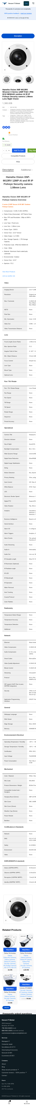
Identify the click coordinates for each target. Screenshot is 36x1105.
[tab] (18, 36)
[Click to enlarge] (5, 70)
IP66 (26, 119)
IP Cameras (17, 112)
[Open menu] (32, 3)
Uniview (30, 992)
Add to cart (19, 150)
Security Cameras (26, 113)
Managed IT (6, 1041)
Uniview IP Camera (26, 996)
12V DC (29, 115)
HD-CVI (13, 967)
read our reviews (26, 13)
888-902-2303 (7, 1030)
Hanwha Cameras (21, 109)
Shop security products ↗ (10, 1070)
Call (26, 3)
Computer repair (7, 1044)
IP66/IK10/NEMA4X (15, 121)
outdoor (12, 122)
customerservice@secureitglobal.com (14, 1033)
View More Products (8, 272)
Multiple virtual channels (27, 121)
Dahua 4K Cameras (10, 957)
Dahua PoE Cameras (26, 962)
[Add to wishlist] (14, 937)
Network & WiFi (7, 1053)
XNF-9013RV (20, 122)
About (4, 1064)
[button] (3, 127)
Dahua (10, 955)
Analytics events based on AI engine (19, 117)
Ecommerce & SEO (8, 1055)
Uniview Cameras (26, 994)
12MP (25, 115)
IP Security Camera (20, 119)
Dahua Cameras (10, 959)
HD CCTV (7, 967)
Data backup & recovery (10, 1050)
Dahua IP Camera (9, 961)
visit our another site (8, 276)
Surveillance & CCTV (8, 1047)
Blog (3, 1067)
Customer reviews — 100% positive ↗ (14, 1072)
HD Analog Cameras (9, 965)
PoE (16, 122)
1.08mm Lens (19, 115)
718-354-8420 (7, 1028)
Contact (4, 1075)
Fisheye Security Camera (22, 118)
